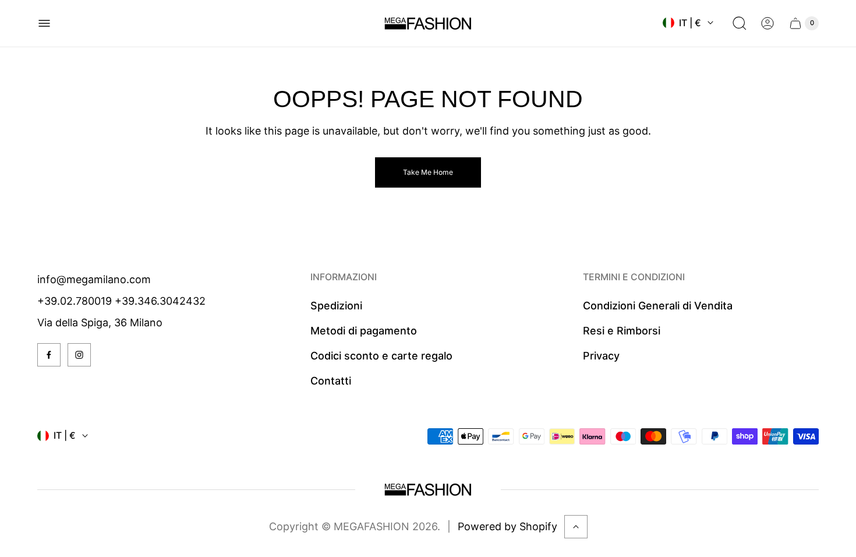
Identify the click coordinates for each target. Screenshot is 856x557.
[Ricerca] (739, 23)
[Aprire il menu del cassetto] (44, 23)
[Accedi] (767, 23)
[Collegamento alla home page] (428, 489)
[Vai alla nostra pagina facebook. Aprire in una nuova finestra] (49, 354)
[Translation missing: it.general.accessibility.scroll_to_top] (576, 526)
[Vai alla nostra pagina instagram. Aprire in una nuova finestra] (79, 354)
